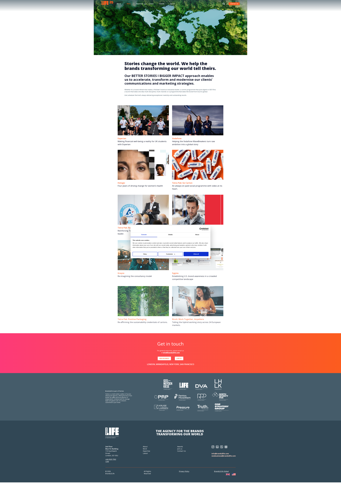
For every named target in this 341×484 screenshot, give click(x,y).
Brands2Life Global (221, 471)
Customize (169, 254)
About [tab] (197, 234)
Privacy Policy (184, 471)
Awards (161, 4)
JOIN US (179, 358)
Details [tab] (170, 234)
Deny (145, 254)
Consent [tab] (144, 234)
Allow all (196, 254)
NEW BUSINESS (164, 358)
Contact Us (181, 451)
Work (129, 4)
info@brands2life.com (171, 353)
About (119, 4)
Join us (172, 4)
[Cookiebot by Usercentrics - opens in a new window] (201, 229)
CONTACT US (234, 4)
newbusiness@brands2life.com (224, 456)
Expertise (146, 451)
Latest (151, 4)
